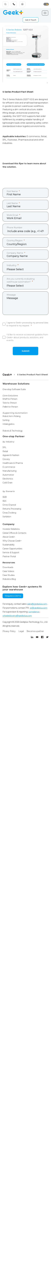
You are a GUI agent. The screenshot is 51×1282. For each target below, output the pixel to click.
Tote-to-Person (10, 403)
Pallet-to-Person (10, 406)
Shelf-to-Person (10, 399)
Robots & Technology (13, 431)
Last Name (12, 203)
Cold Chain (7, 482)
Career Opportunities (12, 548)
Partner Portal (9, 556)
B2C (5, 501)
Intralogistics (8, 424)
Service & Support (11, 552)
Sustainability (8, 544)
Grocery (6, 459)
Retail (5, 451)
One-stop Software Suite (14, 389)
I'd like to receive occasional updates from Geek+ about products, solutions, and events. (27, 337)
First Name (12, 191)
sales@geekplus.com (37, 604)
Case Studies (9, 575)
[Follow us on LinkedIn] (32, 637)
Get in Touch (30, 20)
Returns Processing (12, 509)
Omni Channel (9, 505)
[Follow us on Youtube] (37, 637)
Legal (21, 631)
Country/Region (15, 240)
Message (11, 295)
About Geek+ (9, 537)
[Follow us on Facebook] (42, 637)
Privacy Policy (9, 631)
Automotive (8, 475)
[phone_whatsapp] (23, 4)
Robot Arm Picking (12, 416)
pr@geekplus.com (38, 608)
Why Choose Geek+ (12, 541)
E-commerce (9, 467)
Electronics (8, 478)
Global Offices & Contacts (14, 533)
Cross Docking (9, 512)
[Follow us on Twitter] (47, 637)
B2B (5, 497)
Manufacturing (9, 471)
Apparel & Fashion (11, 455)
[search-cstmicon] (5, 4)
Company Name (15, 253)
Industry (11, 265)
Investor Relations (11, 529)
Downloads (8, 567)
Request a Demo (13, 596)
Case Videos (8, 571)
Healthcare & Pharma (13, 463)
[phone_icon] (14, 4)
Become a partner (35, 631)
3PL (4, 447)
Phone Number (14, 227)
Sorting (6, 420)
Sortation (7, 516)
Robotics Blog (9, 579)
